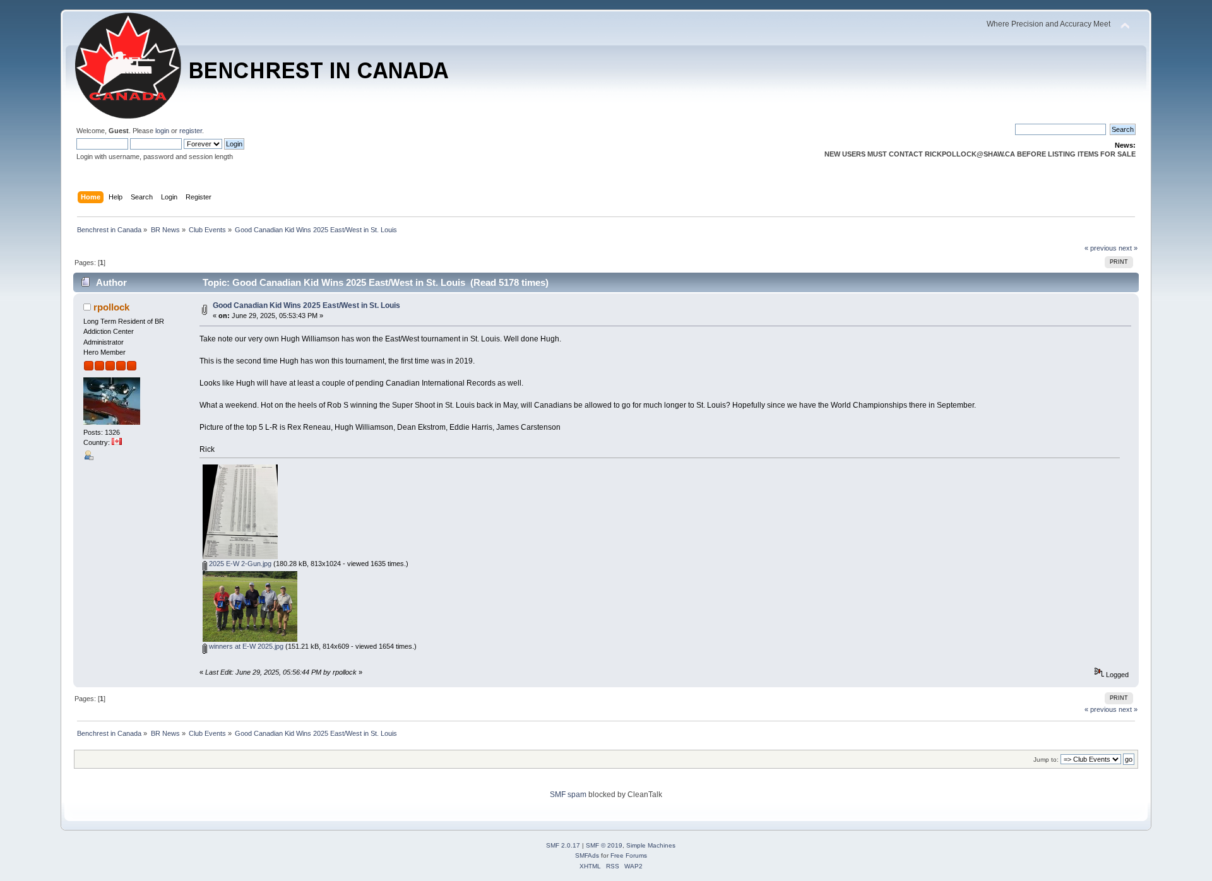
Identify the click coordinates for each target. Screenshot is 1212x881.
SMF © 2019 (604, 845)
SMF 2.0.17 (563, 845)
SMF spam (568, 794)
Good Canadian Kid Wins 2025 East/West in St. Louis (306, 305)
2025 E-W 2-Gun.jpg (239, 563)
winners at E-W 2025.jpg (245, 646)
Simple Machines (650, 845)
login (162, 130)
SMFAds (587, 855)
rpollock (111, 307)
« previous (1100, 248)
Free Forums (628, 855)
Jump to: (1046, 759)
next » (1128, 248)
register (190, 130)
